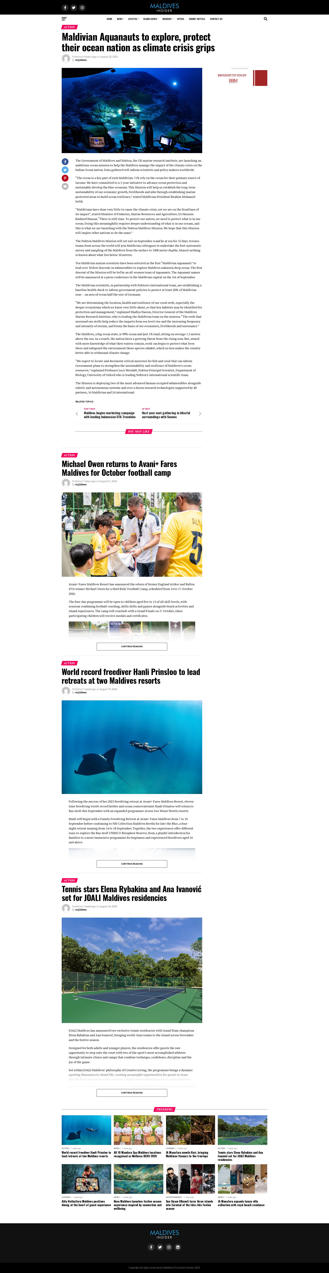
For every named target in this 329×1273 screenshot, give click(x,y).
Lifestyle (132, 19)
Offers (180, 19)
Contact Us (216, 19)
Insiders (166, 19)
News (119, 19)
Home (109, 19)
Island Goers (150, 19)
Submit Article (197, 19)
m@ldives (81, 60)
